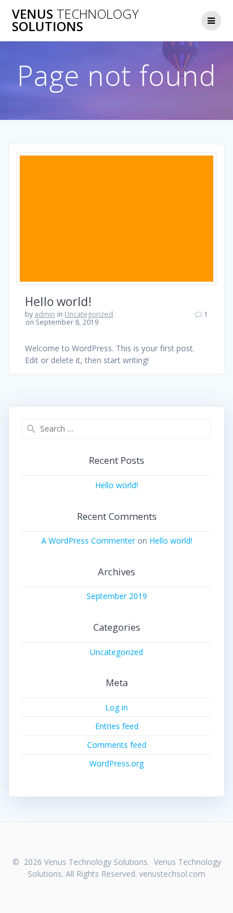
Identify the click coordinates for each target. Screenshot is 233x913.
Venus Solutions (75, 20)
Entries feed (117, 726)
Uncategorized (88, 314)
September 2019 (117, 596)
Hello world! (58, 301)
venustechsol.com (172, 873)
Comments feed (116, 744)
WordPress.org (116, 763)
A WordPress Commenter (88, 540)
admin (44, 314)
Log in (116, 707)
